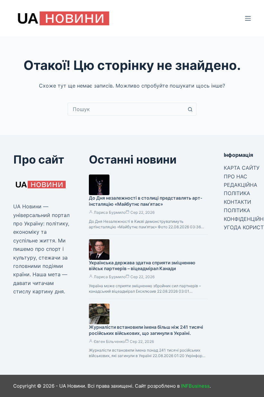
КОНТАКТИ (237, 202)
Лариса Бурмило (110, 212)
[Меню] (248, 18)
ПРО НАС (235, 176)
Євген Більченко (109, 341)
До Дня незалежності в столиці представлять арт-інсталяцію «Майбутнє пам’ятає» (146, 201)
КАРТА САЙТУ (241, 168)
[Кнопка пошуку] (190, 109)
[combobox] (126, 109)
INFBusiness (195, 386)
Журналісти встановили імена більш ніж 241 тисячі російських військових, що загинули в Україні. (146, 330)
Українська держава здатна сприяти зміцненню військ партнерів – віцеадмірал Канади (142, 265)
